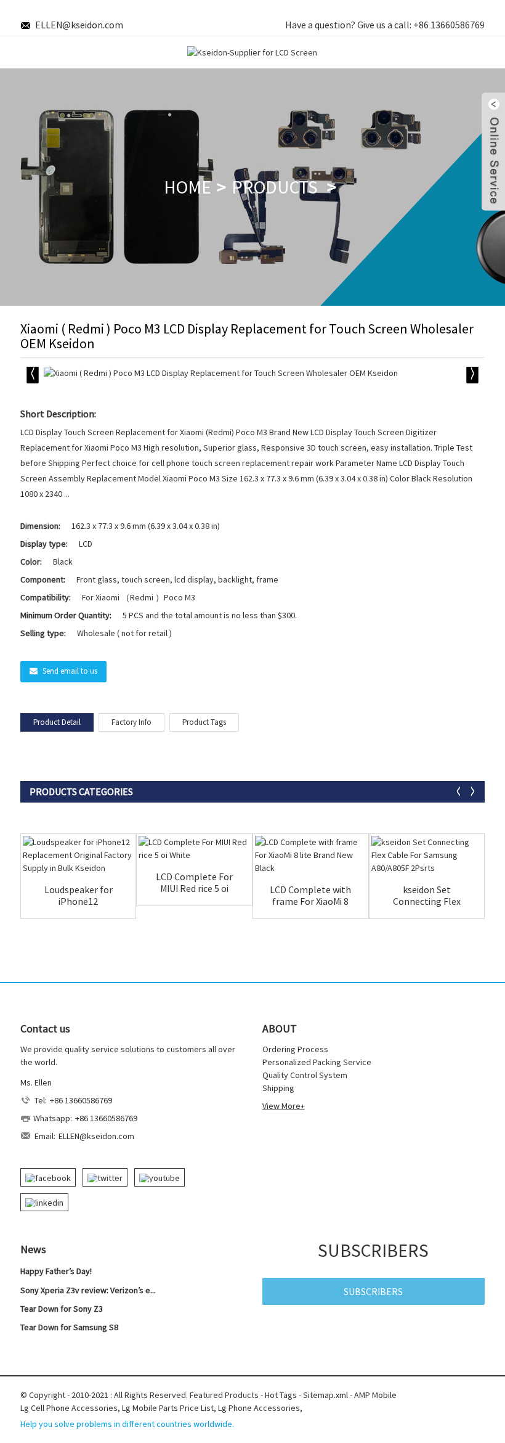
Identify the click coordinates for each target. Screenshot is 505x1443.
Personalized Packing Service (316, 1062)
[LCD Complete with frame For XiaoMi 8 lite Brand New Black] (310, 855)
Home (187, 186)
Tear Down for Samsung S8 (69, 1327)
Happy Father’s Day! (56, 1271)
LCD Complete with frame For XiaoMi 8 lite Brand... (310, 895)
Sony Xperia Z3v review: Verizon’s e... (88, 1290)
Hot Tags (281, 1394)
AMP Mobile (375, 1394)
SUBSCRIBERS (373, 1291)
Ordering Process (295, 1049)
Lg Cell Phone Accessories (69, 1407)
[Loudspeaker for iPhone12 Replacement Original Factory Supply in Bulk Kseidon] (78, 855)
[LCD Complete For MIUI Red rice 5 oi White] (194, 849)
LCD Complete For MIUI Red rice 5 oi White (194, 882)
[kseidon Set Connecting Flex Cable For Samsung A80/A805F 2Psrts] (427, 855)
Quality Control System (304, 1075)
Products (275, 186)
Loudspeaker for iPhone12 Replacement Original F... (78, 895)
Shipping (278, 1087)
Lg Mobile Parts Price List (168, 1407)
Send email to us (69, 671)
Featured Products (224, 1394)
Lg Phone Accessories (259, 1407)
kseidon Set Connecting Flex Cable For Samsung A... (426, 895)
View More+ (283, 1105)
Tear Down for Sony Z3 (61, 1308)
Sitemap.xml (325, 1394)
